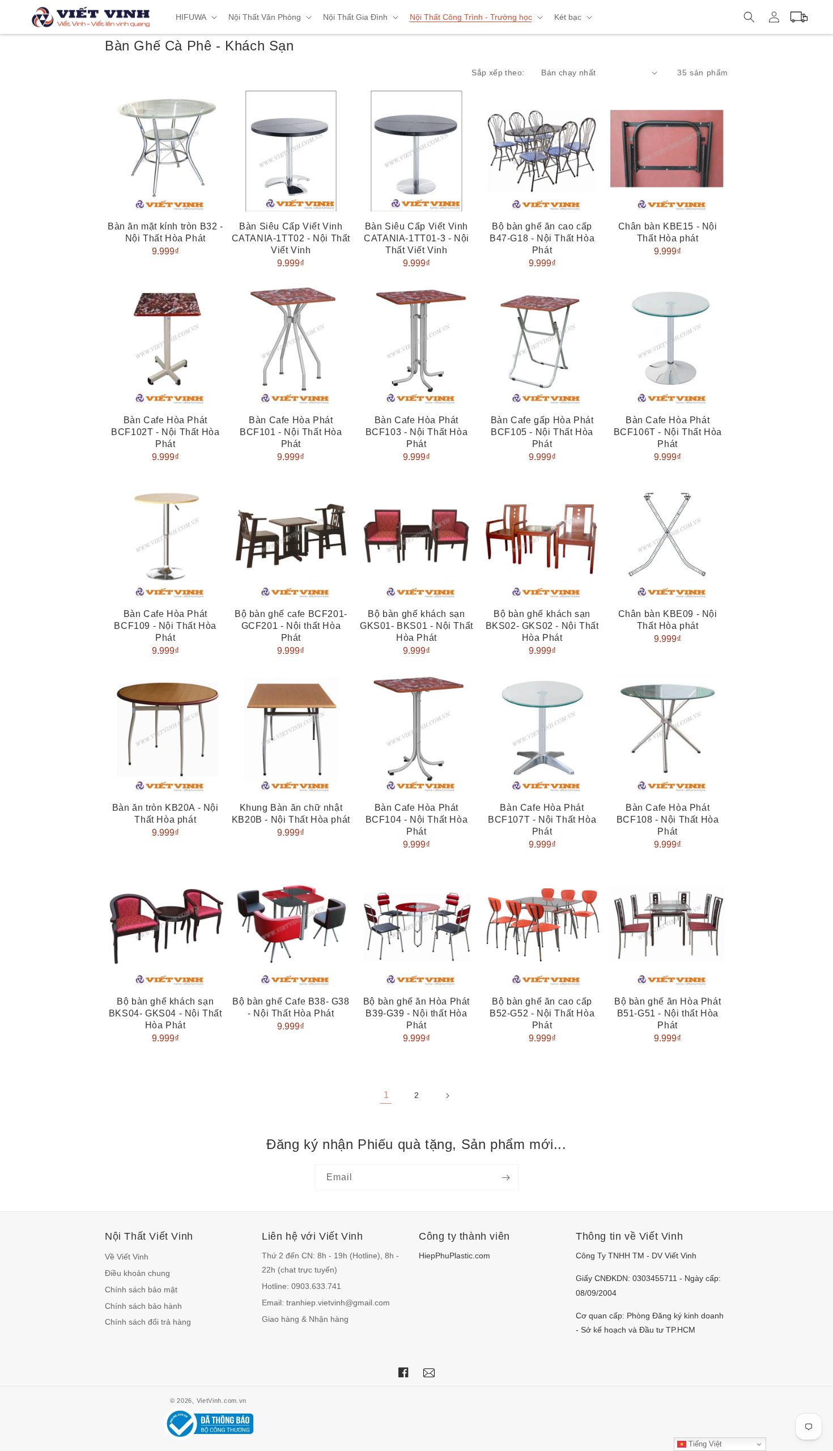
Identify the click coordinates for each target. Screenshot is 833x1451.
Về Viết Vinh (126, 1256)
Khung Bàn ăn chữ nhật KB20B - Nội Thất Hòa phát (291, 813)
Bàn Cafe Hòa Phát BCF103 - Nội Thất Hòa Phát (417, 432)
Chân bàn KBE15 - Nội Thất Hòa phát (667, 232)
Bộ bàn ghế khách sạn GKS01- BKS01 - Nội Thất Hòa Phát (416, 625)
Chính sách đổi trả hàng (148, 1321)
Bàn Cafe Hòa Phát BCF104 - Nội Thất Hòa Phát (417, 819)
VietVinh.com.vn (222, 1400)
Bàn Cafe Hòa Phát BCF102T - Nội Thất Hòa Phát (165, 432)
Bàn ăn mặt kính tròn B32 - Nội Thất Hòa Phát (165, 232)
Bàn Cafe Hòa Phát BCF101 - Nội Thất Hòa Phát (291, 432)
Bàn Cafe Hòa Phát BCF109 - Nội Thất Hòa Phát (165, 625)
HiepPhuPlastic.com (454, 1255)
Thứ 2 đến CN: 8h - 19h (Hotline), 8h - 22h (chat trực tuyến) (330, 1262)
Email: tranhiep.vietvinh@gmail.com (326, 1302)
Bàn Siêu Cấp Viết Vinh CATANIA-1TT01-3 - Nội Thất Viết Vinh (416, 238)
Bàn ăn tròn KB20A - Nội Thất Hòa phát (165, 813)
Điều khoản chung (137, 1273)
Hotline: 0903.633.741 (301, 1286)
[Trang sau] (447, 1095)
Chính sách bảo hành (143, 1305)
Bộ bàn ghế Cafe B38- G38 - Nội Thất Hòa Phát (290, 1007)
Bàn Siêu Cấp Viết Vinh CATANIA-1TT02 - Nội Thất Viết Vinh (291, 238)
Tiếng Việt (704, 1444)
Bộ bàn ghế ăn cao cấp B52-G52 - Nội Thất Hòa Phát (542, 1013)
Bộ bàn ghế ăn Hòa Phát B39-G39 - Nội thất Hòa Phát (416, 1013)
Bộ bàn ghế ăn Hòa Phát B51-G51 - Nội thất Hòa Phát (667, 1013)
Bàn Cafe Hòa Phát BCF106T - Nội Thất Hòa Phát (668, 432)
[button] (195, 17)
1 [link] (386, 1095)
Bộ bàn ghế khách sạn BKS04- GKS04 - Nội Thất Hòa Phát (165, 1013)
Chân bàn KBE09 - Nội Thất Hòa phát (667, 620)
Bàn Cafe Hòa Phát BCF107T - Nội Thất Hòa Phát (542, 819)
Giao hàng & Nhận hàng (305, 1319)
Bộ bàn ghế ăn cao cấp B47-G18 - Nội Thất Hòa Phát (542, 238)
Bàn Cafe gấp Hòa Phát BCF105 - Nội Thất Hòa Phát (542, 432)
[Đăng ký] (505, 1177)
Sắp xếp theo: (497, 72)
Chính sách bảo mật (141, 1289)
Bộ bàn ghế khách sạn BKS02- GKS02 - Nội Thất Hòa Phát (542, 625)
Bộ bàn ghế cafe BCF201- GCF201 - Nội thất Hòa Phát (291, 625)
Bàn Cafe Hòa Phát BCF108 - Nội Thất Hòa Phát (668, 819)
